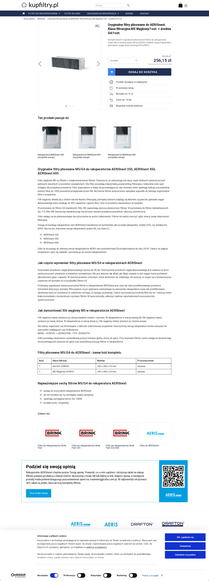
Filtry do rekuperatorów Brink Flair (52, 446)
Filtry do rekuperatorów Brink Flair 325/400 (120, 446)
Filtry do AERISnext (149, 445)
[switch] (81, 575)
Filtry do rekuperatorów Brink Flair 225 (86, 446)
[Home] (23, 14)
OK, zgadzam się (185, 537)
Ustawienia (185, 546)
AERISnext (41, 19)
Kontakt (144, 13)
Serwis (129, 13)
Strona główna (29, 19)
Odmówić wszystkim (185, 555)
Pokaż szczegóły (150, 575)
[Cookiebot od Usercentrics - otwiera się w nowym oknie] (18, 575)
